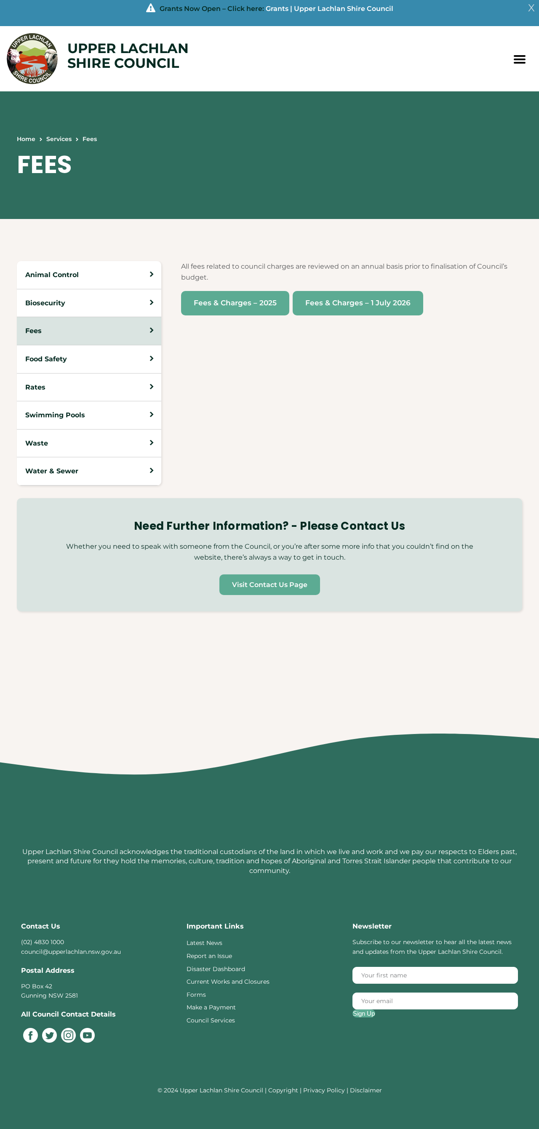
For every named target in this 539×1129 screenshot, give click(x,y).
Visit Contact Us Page (269, 585)
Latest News (204, 943)
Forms (196, 994)
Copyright (284, 1090)
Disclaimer (366, 1090)
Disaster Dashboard (216, 969)
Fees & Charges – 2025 (235, 303)
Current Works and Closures (228, 981)
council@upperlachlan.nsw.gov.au (71, 952)
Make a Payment (211, 1007)
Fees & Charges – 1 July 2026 (358, 303)
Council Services (211, 1020)
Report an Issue (209, 956)
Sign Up (364, 1013)
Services (59, 139)
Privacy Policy (324, 1090)
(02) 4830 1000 (42, 942)
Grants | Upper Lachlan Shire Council (329, 9)
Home (26, 139)
